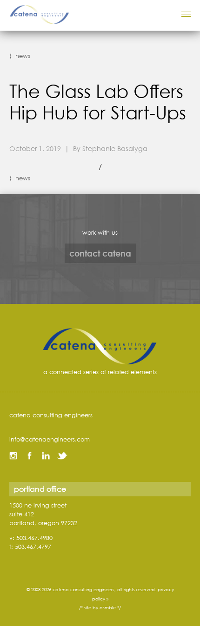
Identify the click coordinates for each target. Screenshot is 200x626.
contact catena (100, 253)
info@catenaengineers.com (49, 439)
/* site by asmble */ (100, 608)
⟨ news (19, 55)
